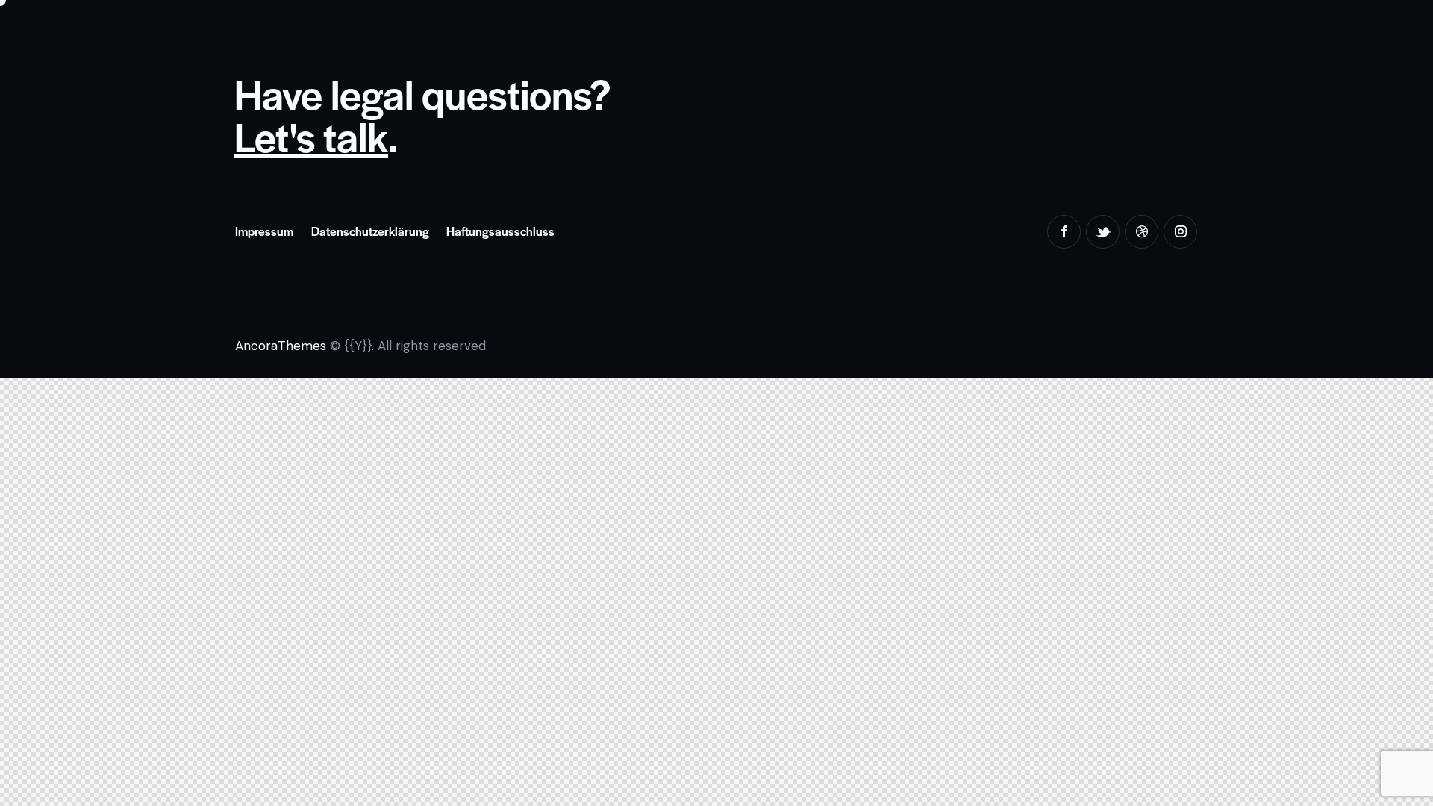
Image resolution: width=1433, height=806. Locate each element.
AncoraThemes (280, 345)
